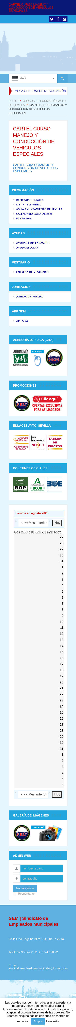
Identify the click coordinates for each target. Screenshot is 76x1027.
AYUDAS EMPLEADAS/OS (32, 243)
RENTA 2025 (24, 218)
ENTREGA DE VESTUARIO (32, 272)
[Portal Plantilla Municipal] (21, 442)
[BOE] (54, 484)
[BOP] (21, 484)
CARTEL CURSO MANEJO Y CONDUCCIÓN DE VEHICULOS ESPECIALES (31, 7)
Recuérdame (26, 893)
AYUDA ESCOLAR (27, 248)
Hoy (57, 523)
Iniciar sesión (25, 888)
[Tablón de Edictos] (55, 442)
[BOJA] (37, 484)
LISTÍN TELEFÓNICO (29, 204)
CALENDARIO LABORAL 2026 (34, 214)
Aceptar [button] (38, 1021)
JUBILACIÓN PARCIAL (29, 296)
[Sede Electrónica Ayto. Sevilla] (38, 442)
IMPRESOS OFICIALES (30, 200)
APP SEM (22, 321)
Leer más (52, 1021)
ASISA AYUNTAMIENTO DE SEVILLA (39, 209)
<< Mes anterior (35, 523)
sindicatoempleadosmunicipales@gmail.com (38, 968)
